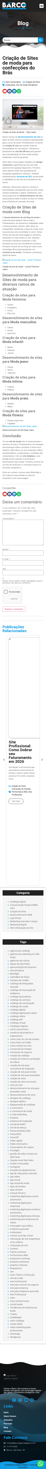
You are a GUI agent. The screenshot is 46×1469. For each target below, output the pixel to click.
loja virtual (15, 1180)
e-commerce (16, 1108)
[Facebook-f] (14, 1400)
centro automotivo (19, 1029)
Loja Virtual (15, 918)
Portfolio (8, 1424)
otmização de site (19, 1245)
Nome (6, 549)
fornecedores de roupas (22, 1147)
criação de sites (18, 1078)
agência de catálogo (20, 951)
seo (12, 1271)
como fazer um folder (20, 1042)
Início (6, 1412)
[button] (41, 6)
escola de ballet (18, 1124)
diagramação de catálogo (22, 1104)
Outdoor (14, 1248)
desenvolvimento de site (29, 137)
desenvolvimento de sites (23, 1095)
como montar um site (20, 1045)
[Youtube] (26, 1400)
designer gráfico (18, 1101)
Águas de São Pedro (20, 964)
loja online (15, 1176)
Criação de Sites (33, 82)
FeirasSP (14, 1137)
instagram (15, 1167)
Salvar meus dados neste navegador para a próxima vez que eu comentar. (22, 582)
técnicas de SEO (24, 176)
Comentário (8, 518)
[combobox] (20, 40)
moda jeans (10, 85)
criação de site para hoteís (23, 1072)
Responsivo (16, 1268)
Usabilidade (15, 1317)
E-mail (6, 559)
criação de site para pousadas (25, 1075)
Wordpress (33, 85)
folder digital (16, 1140)
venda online (16, 1324)
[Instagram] (20, 1400)
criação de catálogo (20, 1055)
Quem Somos (10, 1416)
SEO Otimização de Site (21, 928)
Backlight (14, 973)
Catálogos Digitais (19, 1026)
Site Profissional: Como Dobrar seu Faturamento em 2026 (20, 752)
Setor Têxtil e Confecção (22, 1275)
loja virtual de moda (19, 1183)
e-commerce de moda (21, 1111)
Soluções (8, 1420)
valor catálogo (17, 1320)
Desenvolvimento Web (21, 915)
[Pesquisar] (41, 40)
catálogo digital (17, 1009)
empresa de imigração (21, 1121)
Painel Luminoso (18, 1252)
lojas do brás (16, 1189)
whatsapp (15, 1333)
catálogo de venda (19, 1006)
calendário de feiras (20, 977)
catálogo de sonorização (22, 1003)
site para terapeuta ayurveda (24, 1291)
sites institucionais (19, 1301)
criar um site (16, 1085)
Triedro (13, 1314)
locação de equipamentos (23, 1170)
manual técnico (17, 1193)
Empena (14, 1117)
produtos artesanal (19, 1261)
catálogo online (17, 1016)
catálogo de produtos (20, 996)
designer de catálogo (20, 1098)
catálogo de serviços (20, 1000)
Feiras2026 (15, 1134)
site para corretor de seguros (24, 1284)
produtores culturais (20, 1258)
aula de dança (17, 970)
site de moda (21, 85)
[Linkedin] (32, 1400)
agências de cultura (20, 960)
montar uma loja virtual (21, 1235)
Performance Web (20, 792)
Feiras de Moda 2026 (20, 1131)
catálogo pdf (16, 1019)
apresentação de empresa (23, 967)
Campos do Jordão (19, 980)
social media (16, 1304)
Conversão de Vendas (21, 789)
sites (12, 1297)
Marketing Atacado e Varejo (23, 921)
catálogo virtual (17, 1023)
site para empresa (19, 1288)
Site (4, 569)
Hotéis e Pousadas (19, 1163)
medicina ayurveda (19, 1229)
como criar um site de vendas (24, 1039)
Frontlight (15, 1150)
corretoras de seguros (21, 1052)
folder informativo (19, 1144)
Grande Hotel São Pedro (22, 1160)
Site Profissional (18, 1294)
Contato (7, 1431)
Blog (6, 1427)
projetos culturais (18, 1265)
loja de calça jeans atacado (23, 1173)
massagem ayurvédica (21, 1225)
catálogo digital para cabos (23, 1013)
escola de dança (18, 1127)
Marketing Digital (18, 924)
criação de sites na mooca (23, 1081)
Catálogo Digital (18, 901)
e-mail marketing (18, 1114)
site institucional (18, 1281)
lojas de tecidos (18, 1186)
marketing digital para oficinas (25, 1216)
